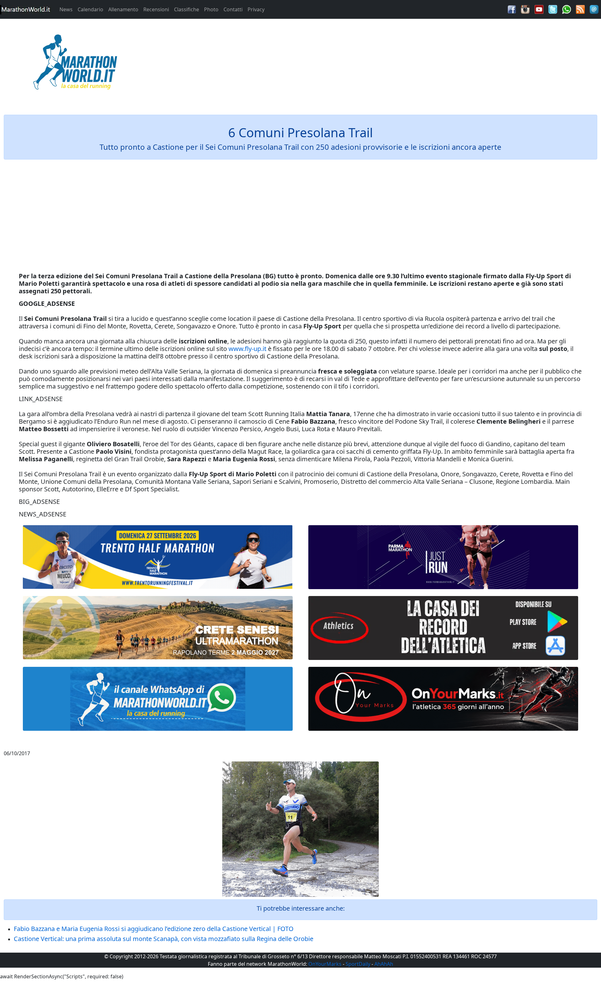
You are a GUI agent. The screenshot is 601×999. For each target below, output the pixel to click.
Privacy (256, 9)
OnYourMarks (325, 963)
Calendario (90, 9)
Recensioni (156, 9)
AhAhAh (383, 963)
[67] (158, 627)
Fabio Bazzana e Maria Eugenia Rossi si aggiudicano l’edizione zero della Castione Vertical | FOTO (154, 928)
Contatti (233, 9)
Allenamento (123, 9)
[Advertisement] (375, 64)
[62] (443, 557)
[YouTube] (539, 8)
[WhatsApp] (566, 8)
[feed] (580, 8)
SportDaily (358, 963)
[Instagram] (525, 8)
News (66, 9)
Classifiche (186, 9)
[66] (158, 557)
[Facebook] (512, 8)
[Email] (594, 8)
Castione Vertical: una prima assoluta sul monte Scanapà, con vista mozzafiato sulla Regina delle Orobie (163, 938)
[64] (443, 628)
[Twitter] (552, 8)
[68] (443, 699)
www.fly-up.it (247, 348)
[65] (158, 699)
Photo (211, 9)
